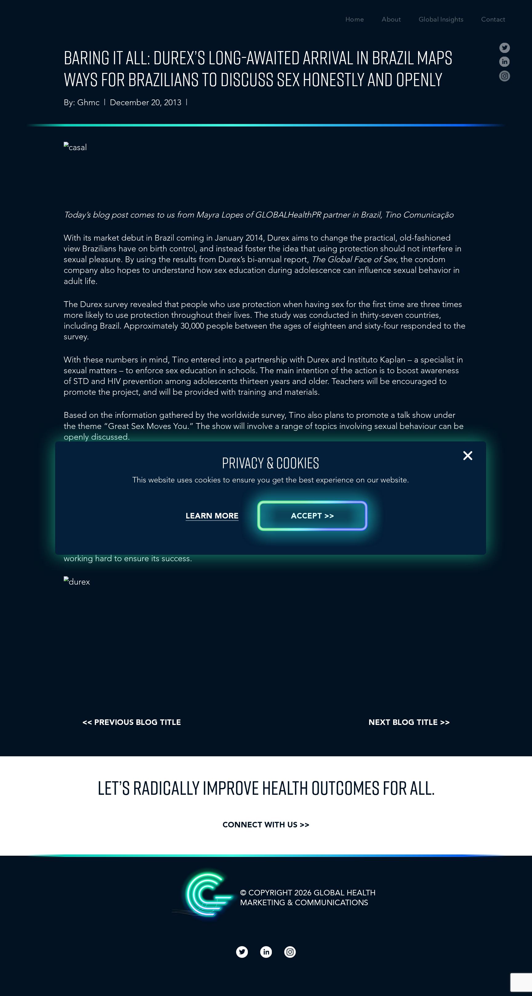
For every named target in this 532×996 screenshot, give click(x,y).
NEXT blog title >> (409, 723)
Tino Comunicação (419, 214)
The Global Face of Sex (353, 259)
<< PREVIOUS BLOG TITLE (131, 723)
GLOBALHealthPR (289, 214)
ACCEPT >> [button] (312, 516)
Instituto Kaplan (376, 359)
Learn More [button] (212, 516)
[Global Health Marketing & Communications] (79, 25)
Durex (278, 237)
